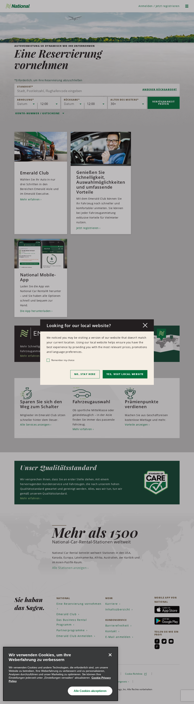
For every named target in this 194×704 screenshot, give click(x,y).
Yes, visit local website (125, 374)
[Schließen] (110, 654)
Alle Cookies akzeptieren (90, 690)
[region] (60, 674)
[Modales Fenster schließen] (145, 325)
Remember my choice (62, 360)
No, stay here (85, 374)
